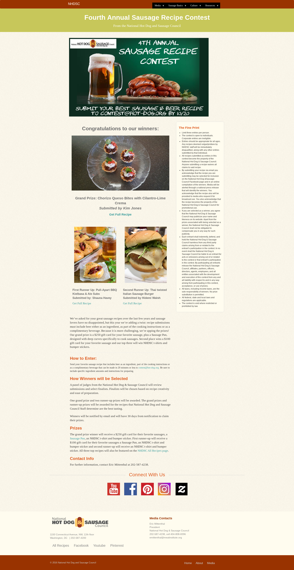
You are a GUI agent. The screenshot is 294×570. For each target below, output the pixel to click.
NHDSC (74, 4)
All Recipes (60, 545)
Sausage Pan (77, 438)
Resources (209, 6)
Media (156, 6)
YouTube (113, 489)
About (199, 563)
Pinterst (147, 489)
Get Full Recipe (120, 214)
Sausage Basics (174, 6)
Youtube (99, 545)
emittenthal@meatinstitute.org (166, 537)
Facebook (130, 489)
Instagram (164, 489)
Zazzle (181, 489)
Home (188, 563)
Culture (193, 6)
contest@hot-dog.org (148, 367)
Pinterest (117, 545)
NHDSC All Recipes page (153, 450)
